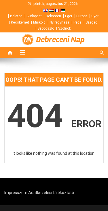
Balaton (16, 16)
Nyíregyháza (59, 22)
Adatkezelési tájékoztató (51, 192)
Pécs (77, 22)
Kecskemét (20, 22)
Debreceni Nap (60, 39)
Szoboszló (45, 28)
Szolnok (64, 28)
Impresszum (15, 192)
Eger (68, 16)
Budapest (34, 16)
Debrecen (53, 16)
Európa (81, 16)
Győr (94, 16)
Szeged (92, 22)
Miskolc (39, 22)
